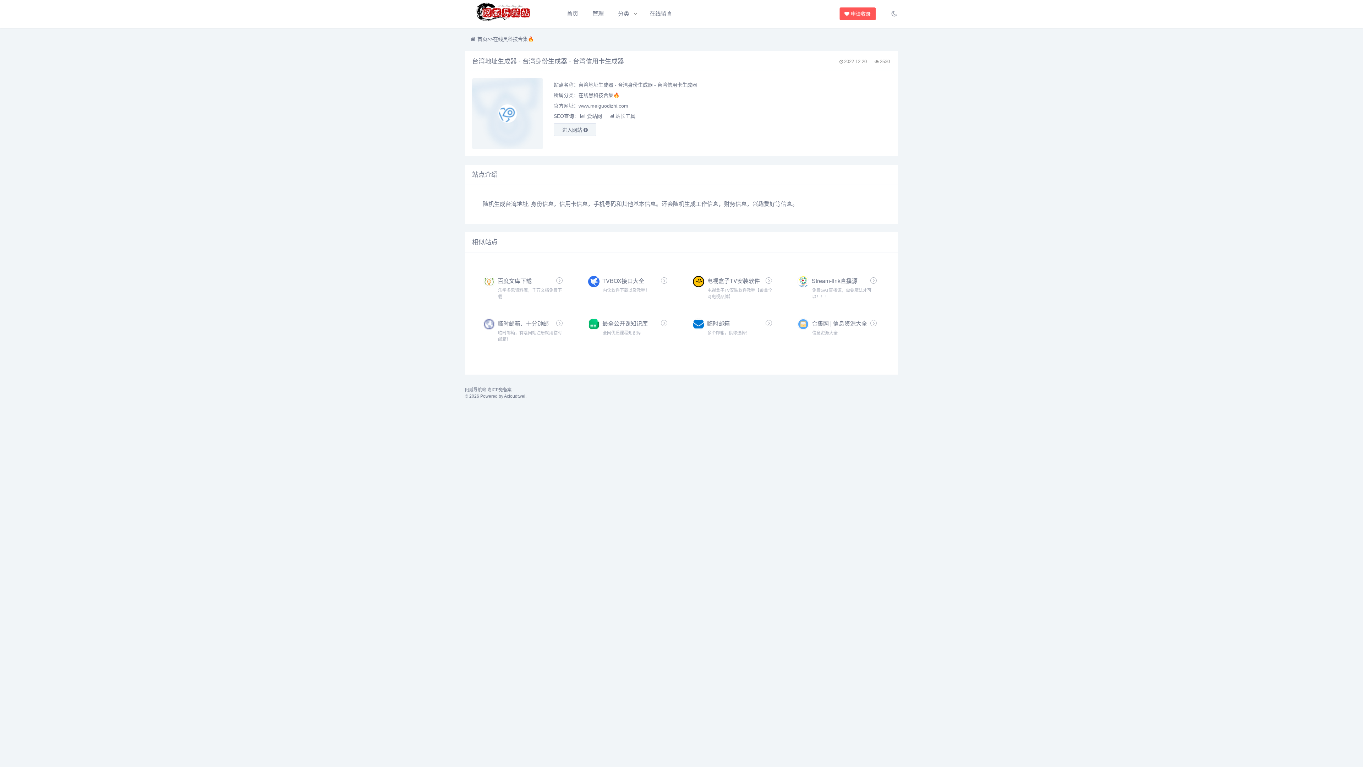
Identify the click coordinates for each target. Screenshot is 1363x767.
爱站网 (594, 116)
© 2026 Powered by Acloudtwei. (495, 396)
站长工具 (625, 116)
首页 (572, 14)
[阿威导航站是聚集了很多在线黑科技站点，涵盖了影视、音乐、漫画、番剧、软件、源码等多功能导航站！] (504, 14)
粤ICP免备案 (499, 389)
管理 (598, 14)
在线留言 (661, 14)
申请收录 (860, 14)
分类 (623, 14)
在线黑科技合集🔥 (513, 39)
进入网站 (573, 130)
